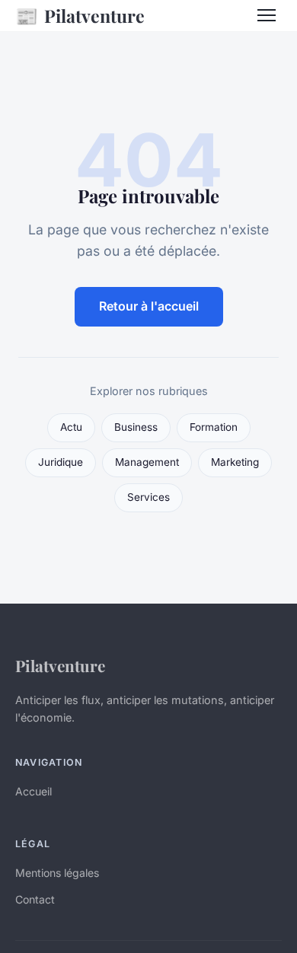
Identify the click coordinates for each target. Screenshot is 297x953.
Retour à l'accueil (149, 306)
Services (148, 497)
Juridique (60, 462)
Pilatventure (80, 15)
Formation (214, 427)
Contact (35, 899)
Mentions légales (57, 872)
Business (136, 427)
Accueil (33, 791)
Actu (71, 427)
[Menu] (266, 15)
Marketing (235, 462)
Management (147, 462)
